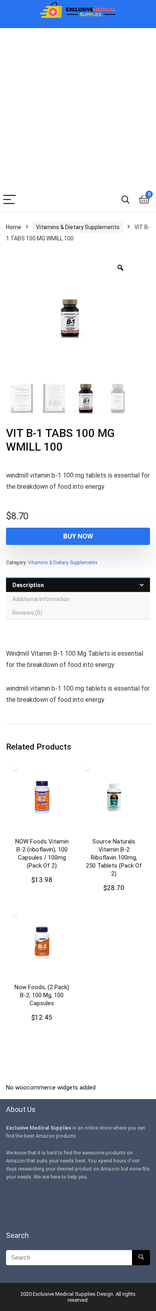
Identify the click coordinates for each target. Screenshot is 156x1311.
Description (28, 585)
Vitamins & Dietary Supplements (78, 227)
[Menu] (9, 200)
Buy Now (78, 536)
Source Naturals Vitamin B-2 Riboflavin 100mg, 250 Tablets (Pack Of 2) (114, 857)
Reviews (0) (27, 613)
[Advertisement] (78, 106)
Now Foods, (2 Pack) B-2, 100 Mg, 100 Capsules (41, 995)
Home (13, 227)
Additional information (41, 599)
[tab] (78, 584)
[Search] (125, 200)
